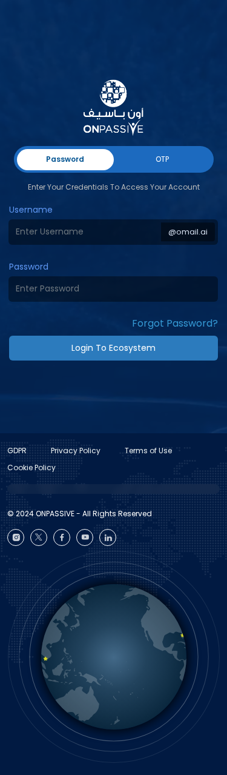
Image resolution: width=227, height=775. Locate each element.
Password (28, 267)
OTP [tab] (162, 159)
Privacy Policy (75, 450)
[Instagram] (15, 537)
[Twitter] (38, 537)
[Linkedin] (107, 537)
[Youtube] (84, 537)
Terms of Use (148, 450)
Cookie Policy (31, 467)
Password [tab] (65, 159)
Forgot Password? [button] (175, 323)
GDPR (17, 450)
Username (31, 210)
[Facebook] (61, 537)
